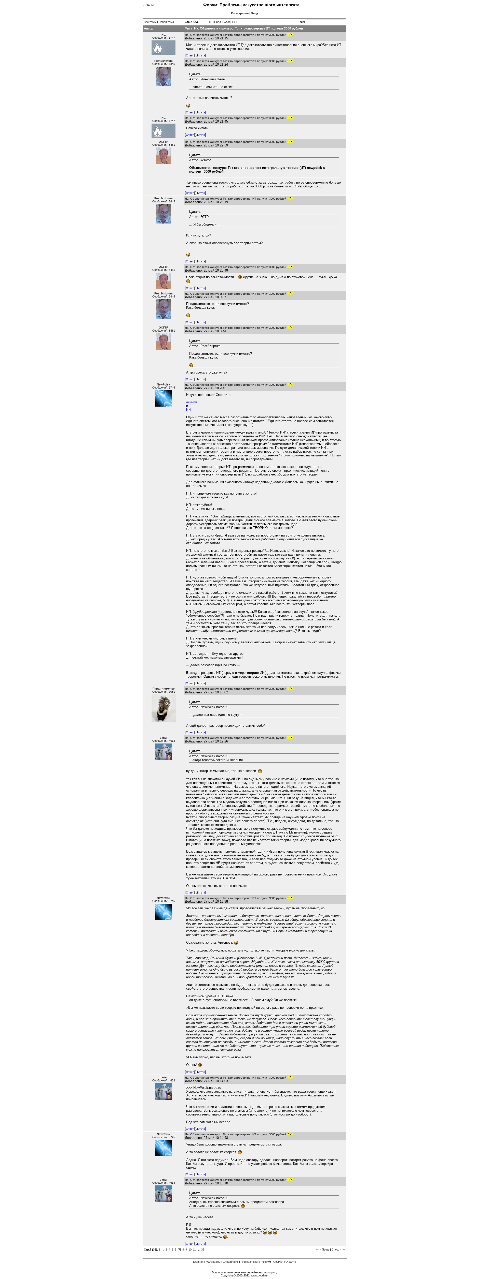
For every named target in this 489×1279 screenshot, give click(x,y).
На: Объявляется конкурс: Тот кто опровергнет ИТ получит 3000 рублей (235, 34)
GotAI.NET (150, 5)
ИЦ (163, 34)
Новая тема (166, 21)
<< (209, 21)
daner (163, 737)
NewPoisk (163, 384)
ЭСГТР (163, 141)
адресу (272, 1272)
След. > (229, 21)
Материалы (213, 1261)
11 (194, 1249)
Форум (266, 1261)
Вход (254, 13)
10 (190, 1249)
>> (235, 21)
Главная (198, 1261)
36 (202, 1249)
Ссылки (278, 1261)
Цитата (200, 55)
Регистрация (240, 13)
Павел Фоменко (164, 688)
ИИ (188, 409)
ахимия (191, 402)
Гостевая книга (250, 1261)
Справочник (230, 1261)
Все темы (150, 21)
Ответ (190, 55)
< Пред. (217, 21)
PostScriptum (163, 60)
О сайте (291, 1261)
